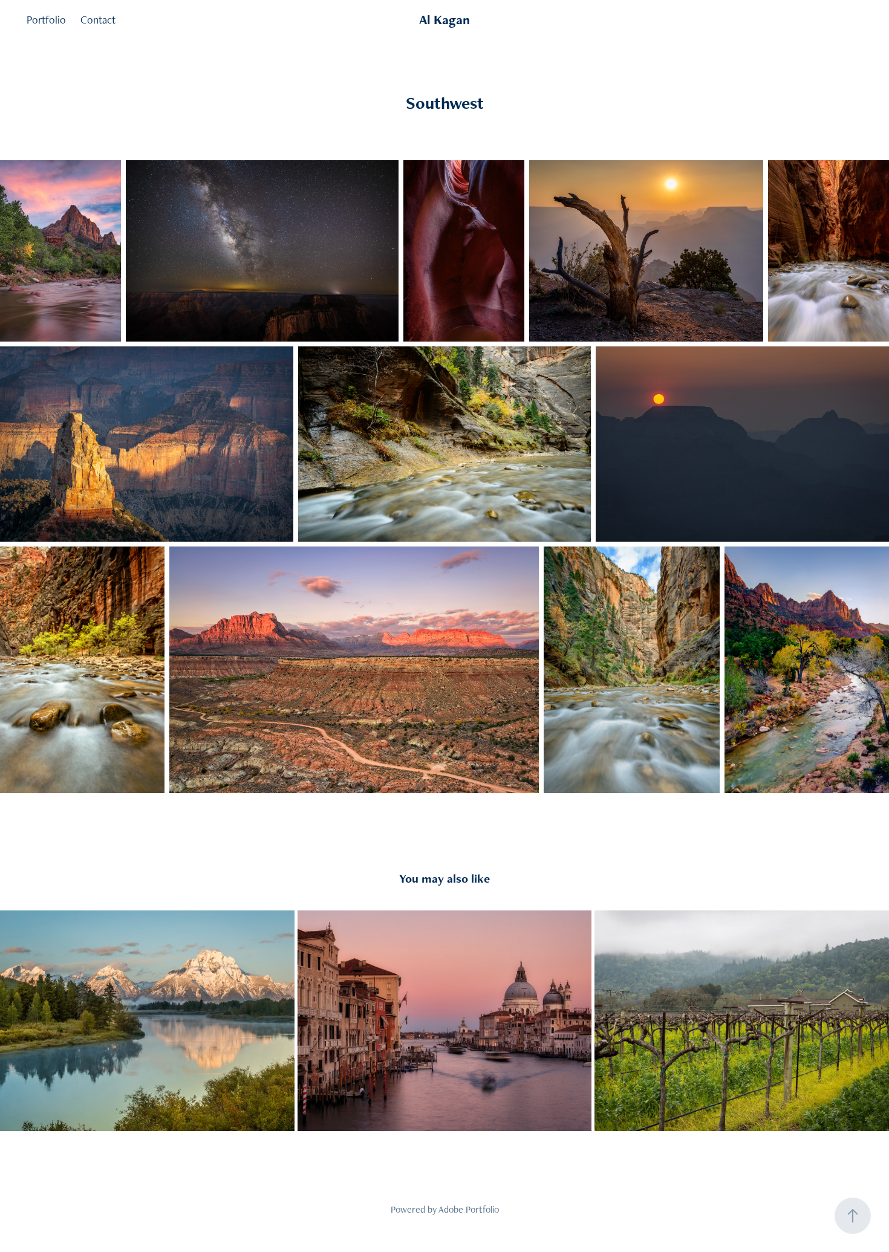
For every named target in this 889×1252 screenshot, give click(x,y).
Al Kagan (444, 19)
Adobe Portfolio (468, 1209)
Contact (98, 20)
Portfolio (46, 20)
